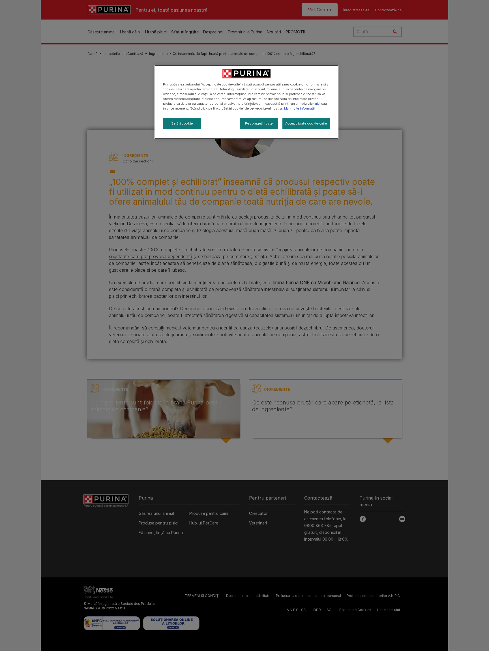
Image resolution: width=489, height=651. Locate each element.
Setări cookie (182, 123)
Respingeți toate (259, 123)
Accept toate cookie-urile (306, 123)
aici (317, 104)
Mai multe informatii (299, 108)
